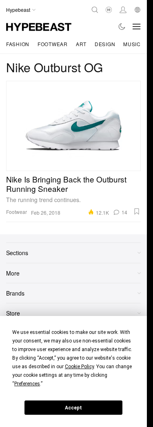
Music (132, 43)
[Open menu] (137, 26)
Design (105, 43)
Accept (73, 408)
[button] (137, 211)
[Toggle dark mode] (122, 26)
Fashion (17, 43)
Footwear (53, 43)
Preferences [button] (27, 384)
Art (81, 43)
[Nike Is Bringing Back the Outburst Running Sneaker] (73, 126)
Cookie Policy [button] (79, 366)
